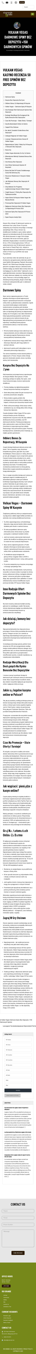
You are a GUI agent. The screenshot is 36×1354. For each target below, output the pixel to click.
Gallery (5, 1299)
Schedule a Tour (7, 1306)
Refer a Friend (6, 1322)
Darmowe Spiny (10, 97)
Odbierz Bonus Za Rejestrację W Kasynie (17, 103)
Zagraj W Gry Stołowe (11, 127)
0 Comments (26, 50)
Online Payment (7, 1318)
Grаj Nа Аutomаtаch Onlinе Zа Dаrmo (16, 124)
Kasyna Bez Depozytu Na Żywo (15, 100)
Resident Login (7, 1315)
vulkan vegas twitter (18, 516)
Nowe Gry (8, 150)
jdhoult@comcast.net (9, 1340)
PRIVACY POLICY (27, 1349)
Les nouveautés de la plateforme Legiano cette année (17, 1132)
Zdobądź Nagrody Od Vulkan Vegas (16, 136)
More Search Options (12, 1095)
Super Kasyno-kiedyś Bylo (13, 217)
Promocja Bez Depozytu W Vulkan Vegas (17, 203)
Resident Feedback (8, 1320)
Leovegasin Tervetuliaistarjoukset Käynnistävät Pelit (19, 1026)
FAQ (4, 1302)
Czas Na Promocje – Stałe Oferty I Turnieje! (18, 121)
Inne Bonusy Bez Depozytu (13, 162)
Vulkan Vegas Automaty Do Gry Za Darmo (17, 153)
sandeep (10, 50)
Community (6, 1297)
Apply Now (22, 2)
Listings (5, 1295)
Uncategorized (17, 50)
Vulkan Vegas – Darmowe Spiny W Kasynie (18, 106)
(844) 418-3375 (7, 1337)
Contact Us (6, 1304)
